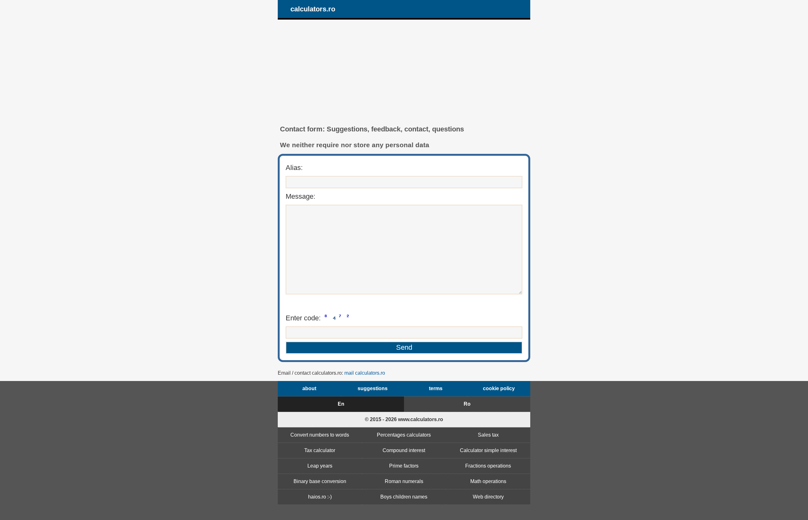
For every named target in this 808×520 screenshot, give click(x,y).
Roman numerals (404, 481)
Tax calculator (319, 450)
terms (436, 388)
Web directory (488, 496)
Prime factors (404, 466)
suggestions (373, 388)
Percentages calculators (404, 435)
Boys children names (403, 496)
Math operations (488, 481)
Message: (300, 196)
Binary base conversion (320, 481)
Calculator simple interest (488, 450)
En (341, 404)
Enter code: (304, 318)
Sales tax (488, 435)
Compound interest (404, 450)
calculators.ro (312, 9)
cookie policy (499, 388)
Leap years (319, 466)
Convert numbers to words (319, 435)
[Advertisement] (404, 72)
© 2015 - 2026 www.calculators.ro (404, 419)
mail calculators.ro (364, 373)
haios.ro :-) (320, 496)
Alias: (294, 168)
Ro (467, 404)
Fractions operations (488, 466)
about (309, 388)
